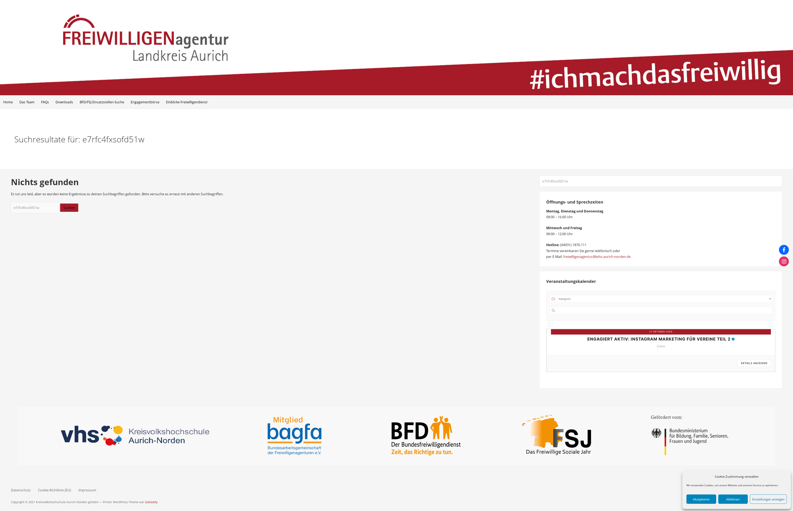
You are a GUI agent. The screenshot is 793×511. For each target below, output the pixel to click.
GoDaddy (151, 502)
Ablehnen (733, 499)
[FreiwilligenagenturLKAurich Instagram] (784, 261)
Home (8, 102)
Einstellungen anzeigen (768, 499)
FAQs (45, 102)
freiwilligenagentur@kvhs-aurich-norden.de (597, 256)
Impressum (87, 490)
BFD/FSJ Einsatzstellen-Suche (102, 102)
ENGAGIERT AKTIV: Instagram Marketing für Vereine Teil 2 (659, 339)
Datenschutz (21, 490)
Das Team (26, 102)
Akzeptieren (701, 499)
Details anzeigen (754, 363)
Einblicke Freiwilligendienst (187, 102)
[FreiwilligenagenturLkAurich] (784, 250)
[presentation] (550, 324)
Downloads (64, 102)
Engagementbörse (145, 102)
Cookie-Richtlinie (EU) (54, 490)
